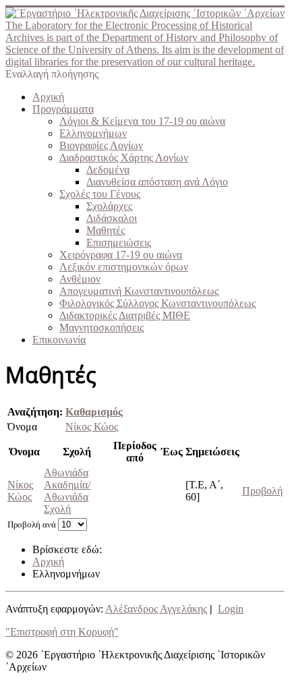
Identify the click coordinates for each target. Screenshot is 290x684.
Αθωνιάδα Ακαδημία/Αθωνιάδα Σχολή (67, 491)
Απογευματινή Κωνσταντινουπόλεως (139, 291)
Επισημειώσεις (118, 242)
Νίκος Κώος (91, 426)
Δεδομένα (107, 169)
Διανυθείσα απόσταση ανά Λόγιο (157, 182)
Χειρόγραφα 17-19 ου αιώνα (120, 254)
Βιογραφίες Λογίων (101, 145)
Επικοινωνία (59, 339)
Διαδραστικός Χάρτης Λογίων (123, 157)
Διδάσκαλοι (111, 218)
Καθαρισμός (94, 412)
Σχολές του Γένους (99, 194)
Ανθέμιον (79, 279)
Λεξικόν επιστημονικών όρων (123, 267)
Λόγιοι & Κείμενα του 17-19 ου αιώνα (142, 121)
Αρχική (48, 97)
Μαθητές (105, 230)
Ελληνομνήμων (93, 133)
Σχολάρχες (109, 206)
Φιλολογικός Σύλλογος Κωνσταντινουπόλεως (157, 303)
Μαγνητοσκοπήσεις (101, 327)
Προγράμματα (63, 109)
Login (230, 609)
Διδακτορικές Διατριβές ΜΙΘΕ (124, 315)
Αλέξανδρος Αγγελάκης (156, 609)
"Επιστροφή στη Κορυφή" (62, 631)
